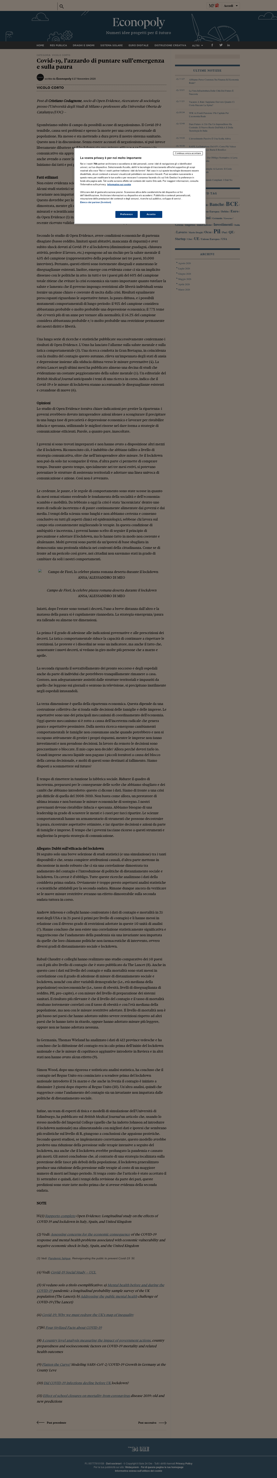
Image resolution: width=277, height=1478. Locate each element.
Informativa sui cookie (119, 184)
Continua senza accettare (188, 153)
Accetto (151, 214)
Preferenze (126, 214)
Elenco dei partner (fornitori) (95, 202)
